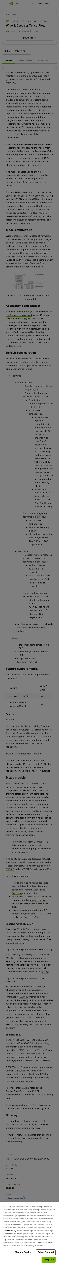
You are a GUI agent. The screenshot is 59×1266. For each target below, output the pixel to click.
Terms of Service (24, 1239)
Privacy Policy (43, 1242)
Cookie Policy (9, 1230)
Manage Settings (24, 1252)
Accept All (48, 1259)
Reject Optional (46, 1252)
